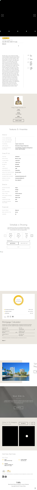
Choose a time (9, 240)
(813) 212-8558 (18, 114)
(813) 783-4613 (23, 460)
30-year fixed (21, 329)
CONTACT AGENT (18, 120)
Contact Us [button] (18, 407)
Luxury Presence (25, 484)
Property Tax (21, 331)
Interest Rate (4, 334)
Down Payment (5, 331)
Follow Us (23, 423)
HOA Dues (21, 334)
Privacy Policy (23, 486)
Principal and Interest (9, 309)
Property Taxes (8, 311)
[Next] (32, 236)
